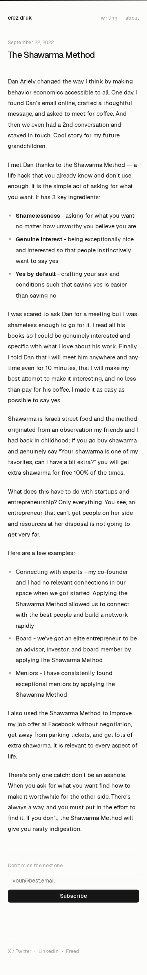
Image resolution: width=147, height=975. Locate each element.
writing (109, 18)
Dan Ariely (22, 81)
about (132, 18)
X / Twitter (19, 951)
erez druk (20, 17)
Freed (72, 951)
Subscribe (73, 895)
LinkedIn (48, 951)
